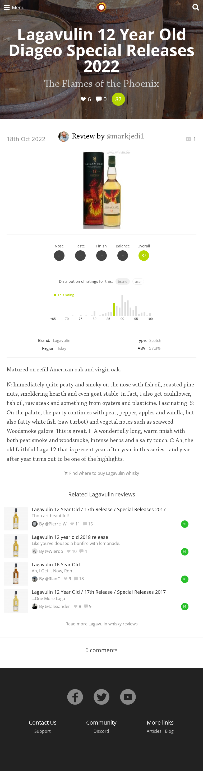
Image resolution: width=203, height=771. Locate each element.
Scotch (155, 340)
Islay (62, 348)
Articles (154, 731)
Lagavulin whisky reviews (113, 624)
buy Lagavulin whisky (118, 473)
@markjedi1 (126, 137)
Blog (169, 731)
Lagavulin (61, 340)
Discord (101, 731)
